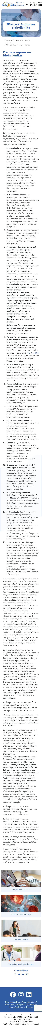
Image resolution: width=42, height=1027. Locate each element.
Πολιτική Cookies (25, 1007)
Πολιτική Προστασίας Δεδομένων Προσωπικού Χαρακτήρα (21, 1004)
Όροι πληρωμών (23, 1002)
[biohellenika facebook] (13, 996)
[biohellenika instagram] (21, 996)
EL (27, 4)
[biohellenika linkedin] (29, 996)
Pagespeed (35, 1024)
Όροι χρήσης (10, 1002)
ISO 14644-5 (33, 353)
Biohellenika (30, 1015)
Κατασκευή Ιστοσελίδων (18, 1022)
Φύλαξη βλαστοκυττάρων (15, 1015)
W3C (5, 1024)
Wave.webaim (14, 1024)
